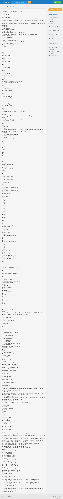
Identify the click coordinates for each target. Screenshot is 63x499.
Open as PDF (56, 9)
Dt (6, 2)
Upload (58, 2)
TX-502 (50, 24)
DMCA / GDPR (57, 496)
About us (48, 496)
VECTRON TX (52, 55)
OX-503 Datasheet (53, 17)
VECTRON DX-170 (53, 38)
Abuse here (58, 498)
